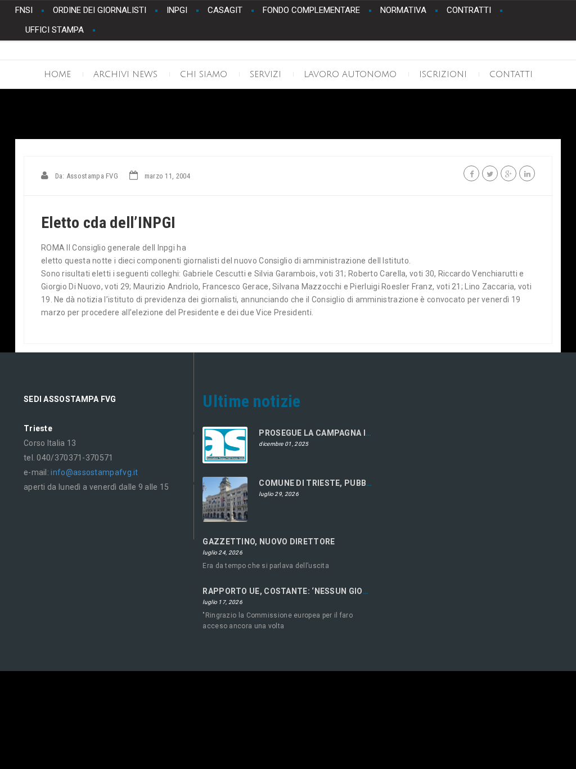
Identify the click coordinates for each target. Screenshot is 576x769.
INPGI (176, 10)
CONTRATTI (469, 10)
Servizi (265, 74)
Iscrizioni (443, 74)
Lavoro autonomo (350, 74)
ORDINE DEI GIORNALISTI (99, 10)
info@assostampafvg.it (94, 472)
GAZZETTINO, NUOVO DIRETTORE (268, 541)
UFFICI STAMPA (54, 30)
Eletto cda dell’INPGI (108, 222)
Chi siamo (203, 74)
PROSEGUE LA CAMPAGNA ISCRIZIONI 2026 (343, 432)
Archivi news (125, 74)
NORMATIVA (403, 10)
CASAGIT (225, 10)
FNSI (24, 10)
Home (57, 74)
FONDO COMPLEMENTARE (311, 10)
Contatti (511, 74)
